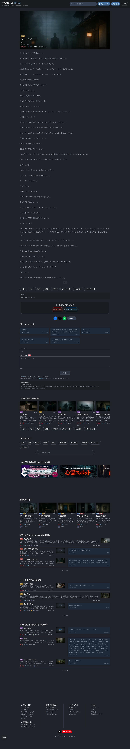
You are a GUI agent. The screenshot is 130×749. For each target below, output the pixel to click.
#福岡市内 (63, 443)
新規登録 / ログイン (96, 714)
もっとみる (65, 570)
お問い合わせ (72, 714)
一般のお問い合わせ (51, 714)
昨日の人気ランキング (27, 712)
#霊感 (23, 289)
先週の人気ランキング (27, 714)
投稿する (93, 712)
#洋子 (37, 443)
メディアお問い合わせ (52, 710)
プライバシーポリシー (75, 712)
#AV (23, 443)
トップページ (95, 707)
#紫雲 (53, 443)
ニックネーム (23, 348)
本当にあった (11, 2)
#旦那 (46, 289)
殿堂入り (23, 718)
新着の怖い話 (25, 710)
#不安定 (55, 289)
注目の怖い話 (25, 707)
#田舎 (45, 443)
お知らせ (93, 710)
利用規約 (23, 376)
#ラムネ (24, 447)
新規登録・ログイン (43, 378)
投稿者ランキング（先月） (28, 727)
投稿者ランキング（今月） (28, 724)
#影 (31, 289)
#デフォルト (95, 443)
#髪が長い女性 (90, 289)
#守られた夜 (66, 289)
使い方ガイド (72, 707)
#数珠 (38, 289)
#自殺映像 (74, 443)
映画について (49, 712)
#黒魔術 (84, 443)
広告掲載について (51, 707)
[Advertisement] (65, 488)
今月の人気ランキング (27, 716)
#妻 (30, 443)
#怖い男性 (78, 289)
